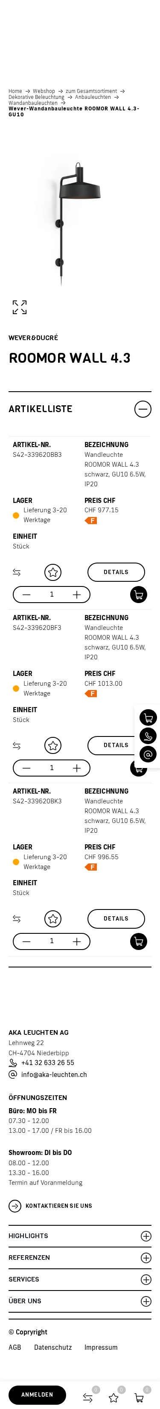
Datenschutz (53, 1347)
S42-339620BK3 (37, 801)
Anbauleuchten (93, 97)
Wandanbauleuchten (33, 103)
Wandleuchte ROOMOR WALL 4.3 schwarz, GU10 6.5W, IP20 (115, 469)
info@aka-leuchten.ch (54, 1075)
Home (15, 91)
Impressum (101, 1347)
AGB (15, 1347)
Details (116, 572)
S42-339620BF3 (37, 628)
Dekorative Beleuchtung (36, 97)
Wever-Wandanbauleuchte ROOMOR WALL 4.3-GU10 (74, 112)
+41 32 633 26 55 (47, 1063)
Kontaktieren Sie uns (59, 1206)
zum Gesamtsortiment (91, 91)
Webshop (44, 91)
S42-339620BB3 (37, 454)
